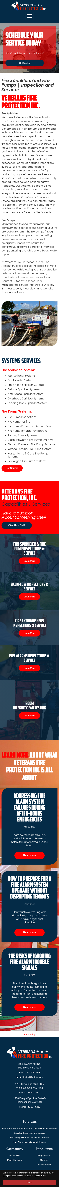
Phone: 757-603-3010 (29, 1092)
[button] (29, 16)
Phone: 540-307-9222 (29, 1107)
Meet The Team (14, 1160)
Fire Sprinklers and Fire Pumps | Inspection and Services (29, 1128)
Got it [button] (29, 1182)
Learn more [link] (40, 1176)
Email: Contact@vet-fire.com (29, 1077)
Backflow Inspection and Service (29, 1133)
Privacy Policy (44, 1164)
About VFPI (14, 1155)
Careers (44, 1160)
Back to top (29, 1034)
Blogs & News (44, 1155)
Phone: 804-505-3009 (29, 1072)
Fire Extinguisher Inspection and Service (29, 1137)
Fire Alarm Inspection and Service (29, 1142)
